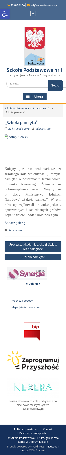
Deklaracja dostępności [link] (33, 433)
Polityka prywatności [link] (26, 429)
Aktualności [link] (44, 108)
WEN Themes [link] (37, 450)
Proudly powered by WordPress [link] (25, 446)
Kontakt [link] (47, 429)
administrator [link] (44, 128)
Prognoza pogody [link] (22, 300)
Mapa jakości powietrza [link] (25, 307)
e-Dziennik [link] (33, 283)
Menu (38, 97)
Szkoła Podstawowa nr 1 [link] (35, 70)
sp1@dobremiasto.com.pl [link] (44, 5)
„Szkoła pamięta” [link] (33, 257)
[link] (5, 14)
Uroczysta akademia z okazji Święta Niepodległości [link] (33, 246)
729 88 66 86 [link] (18, 5)
